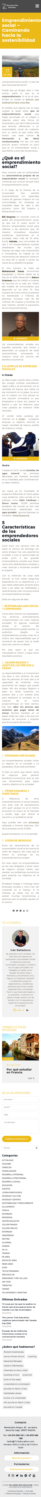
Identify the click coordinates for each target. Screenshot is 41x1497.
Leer (30, 1078)
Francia (8, 1059)
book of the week (12, 1379)
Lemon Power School (14, 1356)
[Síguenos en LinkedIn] (21, 1475)
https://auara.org (20, 515)
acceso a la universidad (15, 1398)
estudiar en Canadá (13, 1407)
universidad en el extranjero (17, 1384)
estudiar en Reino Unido (15, 1389)
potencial (27, 1375)
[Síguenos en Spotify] (25, 1475)
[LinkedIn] (27, 1010)
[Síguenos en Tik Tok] (30, 1475)
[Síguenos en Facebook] (9, 1475)
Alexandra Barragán (13, 1361)
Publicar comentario (15, 1138)
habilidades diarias (12, 1393)
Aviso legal (29, 1491)
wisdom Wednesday (13, 1366)
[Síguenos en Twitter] (17, 1475)
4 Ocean (20, 419)
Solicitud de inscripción (21, 1469)
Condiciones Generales (15, 1491)
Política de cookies (29, 1494)
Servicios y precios (21, 1458)
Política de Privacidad (13, 1494)
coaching (32, 1356)
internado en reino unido (16, 1370)
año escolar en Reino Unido (17, 1402)
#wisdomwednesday (14, 1352)
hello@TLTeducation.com (20, 1441)
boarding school (11, 1375)
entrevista (34, 822)
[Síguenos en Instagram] (13, 1475)
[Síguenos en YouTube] (34, 1475)
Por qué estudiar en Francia (19, 1071)
